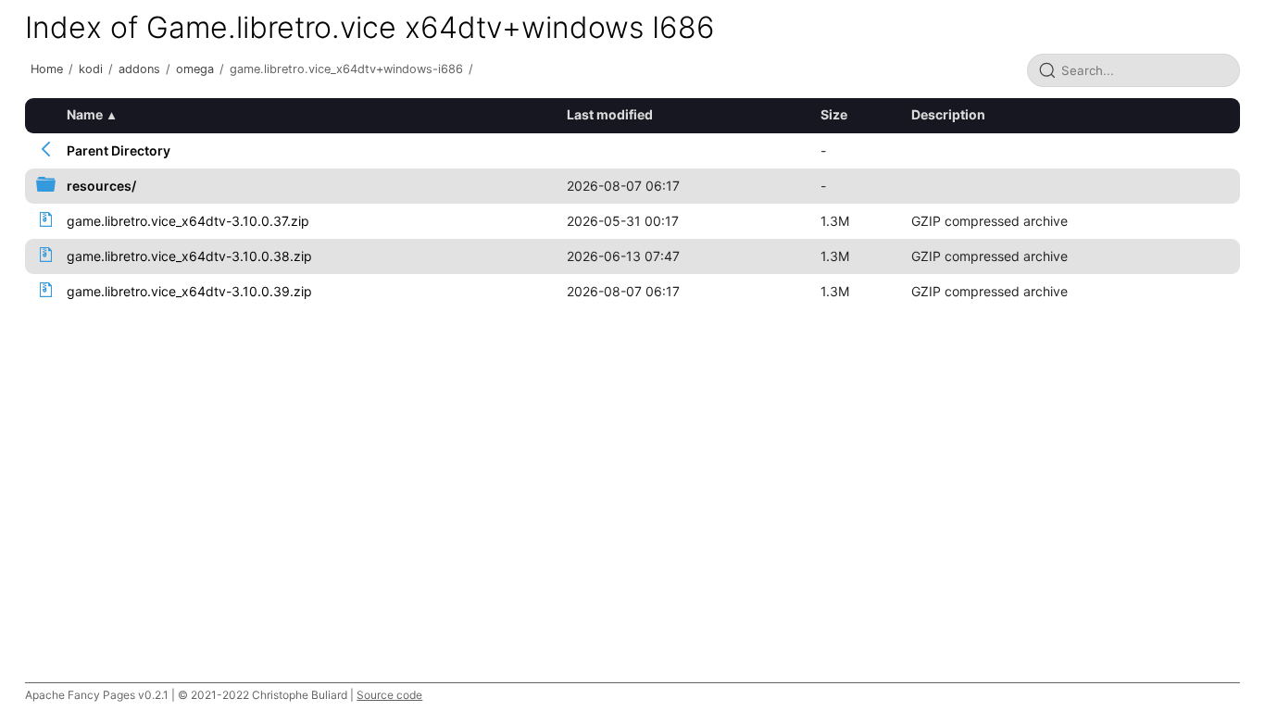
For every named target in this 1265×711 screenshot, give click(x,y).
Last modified (610, 114)
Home (47, 69)
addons (139, 69)
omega (195, 69)
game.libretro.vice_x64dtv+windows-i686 (346, 69)
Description (948, 114)
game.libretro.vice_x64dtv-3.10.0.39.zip (189, 291)
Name (85, 114)
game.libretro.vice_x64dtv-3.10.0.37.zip (188, 221)
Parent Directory (118, 150)
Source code (389, 695)
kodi (91, 69)
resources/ (101, 185)
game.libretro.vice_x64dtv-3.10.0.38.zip (189, 256)
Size (833, 114)
